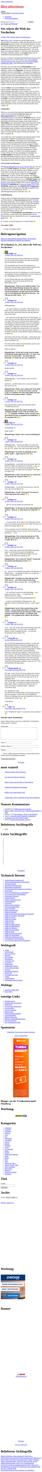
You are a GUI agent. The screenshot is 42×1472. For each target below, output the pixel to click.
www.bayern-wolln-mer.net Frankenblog (17, 940)
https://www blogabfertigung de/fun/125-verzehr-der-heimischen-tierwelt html (17, 1464)
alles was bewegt (10, 954)
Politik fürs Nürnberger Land (14, 937)
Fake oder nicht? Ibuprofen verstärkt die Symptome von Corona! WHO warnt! (20, 817)
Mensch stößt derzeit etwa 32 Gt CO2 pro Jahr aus (19, 166)
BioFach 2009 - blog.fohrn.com (14, 811)
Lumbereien (34, 186)
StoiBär (10, 253)
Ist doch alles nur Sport (12, 968)
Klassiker (7, 1145)
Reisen (7, 1158)
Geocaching (8, 962)
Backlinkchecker (10, 1001)
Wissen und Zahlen (11, 1172)
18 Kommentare (25, 37)
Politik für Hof (9, 921)
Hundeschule (9, 964)
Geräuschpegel (34, 198)
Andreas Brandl (15, 37)
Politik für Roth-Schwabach (13, 933)
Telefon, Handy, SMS (11, 1165)
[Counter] (21, 762)
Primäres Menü (6, 13)
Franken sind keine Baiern (13, 900)
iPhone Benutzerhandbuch (13, 1013)
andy (10, 707)
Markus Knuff (13, 668)
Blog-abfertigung (12, 6)
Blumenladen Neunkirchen (13, 887)
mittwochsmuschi (18, 1456)
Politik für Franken (10, 919)
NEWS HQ (8, 973)
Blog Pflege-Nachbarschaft (13, 885)
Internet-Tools (9, 1012)
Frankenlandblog (10, 901)
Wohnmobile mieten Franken (14, 980)
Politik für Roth (9, 931)
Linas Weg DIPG (10, 908)
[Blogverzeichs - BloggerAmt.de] (21, 1376)
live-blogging (9, 1149)
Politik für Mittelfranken (12, 926)
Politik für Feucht (10, 917)
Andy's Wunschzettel (20, 1035)
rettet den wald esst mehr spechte (27, 1461)
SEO (6, 1160)
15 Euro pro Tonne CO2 (26, 184)
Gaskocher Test (9, 961)
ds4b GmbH (8, 891)
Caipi (10, 422)
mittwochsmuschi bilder (8, 1463)
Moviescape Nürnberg (11, 971)
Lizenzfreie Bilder (10, 1015)
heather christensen (7, 1456)
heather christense (33, 1459)
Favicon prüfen (9, 1008)
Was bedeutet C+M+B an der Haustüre (25, 814)
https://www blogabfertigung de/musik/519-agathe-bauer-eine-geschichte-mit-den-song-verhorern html (21, 1466)
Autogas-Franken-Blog (12, 990)
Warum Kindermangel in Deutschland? (18, 239)
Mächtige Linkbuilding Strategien (15, 1019)
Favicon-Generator (10, 1010)
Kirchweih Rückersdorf (12, 907)
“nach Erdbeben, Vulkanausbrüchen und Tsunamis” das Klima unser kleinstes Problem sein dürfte (19, 61)
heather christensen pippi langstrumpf (15, 1459)
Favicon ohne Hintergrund (13, 1006)
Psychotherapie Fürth (11, 975)
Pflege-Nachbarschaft (11, 910)
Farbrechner (8, 1005)
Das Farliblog (9, 957)
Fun (2, 24)
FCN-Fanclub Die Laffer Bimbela (15, 894)
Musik (7, 1151)
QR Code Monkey (10, 1021)
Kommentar (4, 726)
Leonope (7, 969)
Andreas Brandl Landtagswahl (14, 880)
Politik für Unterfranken (12, 935)
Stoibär (7, 977)
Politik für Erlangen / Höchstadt (14, 916)
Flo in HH (11, 638)
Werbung (7, 1170)
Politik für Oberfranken (12, 930)
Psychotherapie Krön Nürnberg (14, 939)
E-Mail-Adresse (6, 746)
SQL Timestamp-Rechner (12, 1022)
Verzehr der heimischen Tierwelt (20, 819)
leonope (10, 300)
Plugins (7, 1153)
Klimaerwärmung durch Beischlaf (15, 772)
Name (3, 742)
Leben (7, 1147)
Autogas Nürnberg (10, 884)
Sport (6, 1161)
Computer (8, 1130)
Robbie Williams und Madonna (15, 240)
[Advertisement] (21, 1342)
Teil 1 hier (8, 40)
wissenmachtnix (10, 978)
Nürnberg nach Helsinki (8, 182)
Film (6, 1135)
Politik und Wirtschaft (10, 24)
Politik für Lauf (9, 923)
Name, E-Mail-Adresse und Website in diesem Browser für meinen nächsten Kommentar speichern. (20, 754)
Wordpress (8, 1174)
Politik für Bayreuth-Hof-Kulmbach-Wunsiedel (19, 914)
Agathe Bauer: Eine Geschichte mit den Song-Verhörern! (22, 797)
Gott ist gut (8, 903)
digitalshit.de (9, 959)
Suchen (3, 11)
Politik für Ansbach (11, 912)
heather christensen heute (8, 1461)
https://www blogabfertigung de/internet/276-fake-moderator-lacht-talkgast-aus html (21, 1457)
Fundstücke (8, 1138)
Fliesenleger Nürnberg (11, 896)
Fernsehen (8, 1131)
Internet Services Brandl (12, 905)
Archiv (3, 1197)
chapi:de (7, 955)
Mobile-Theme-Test (11, 1017)
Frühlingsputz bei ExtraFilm (22, 809)
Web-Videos (8, 1169)
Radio (6, 1156)
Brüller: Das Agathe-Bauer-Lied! (15, 792)
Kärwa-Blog (8, 991)
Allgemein (8, 1128)
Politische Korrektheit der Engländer (16, 787)
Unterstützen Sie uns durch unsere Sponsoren (21, 1032)
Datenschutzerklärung (11, 18)
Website (3, 750)
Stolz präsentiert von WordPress (24, 1470)
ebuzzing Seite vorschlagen (13, 1003)
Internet (7, 1144)
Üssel (33, 580)
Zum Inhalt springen (17, 13)
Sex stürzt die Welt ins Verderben (15, 777)
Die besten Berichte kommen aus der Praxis (18, 889)
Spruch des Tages (10, 1163)
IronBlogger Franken (11, 966)
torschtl (10, 363)
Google (7, 1142)
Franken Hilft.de (10, 898)
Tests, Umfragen (10, 1167)
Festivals (7, 1133)
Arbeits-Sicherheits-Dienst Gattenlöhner (17, 882)
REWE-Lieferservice (7, 1203)
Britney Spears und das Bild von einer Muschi (19, 782)
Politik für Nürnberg (11, 928)
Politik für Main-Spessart (12, 924)
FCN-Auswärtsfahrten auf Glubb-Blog (17, 892)
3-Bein (7, 950)
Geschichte (8, 1140)
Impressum (8, 17)
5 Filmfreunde (9, 952)
